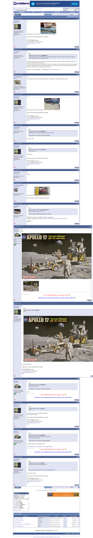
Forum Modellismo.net (19, 8)
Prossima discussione (51, 490)
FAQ (33, 12)
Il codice (16, 503)
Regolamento (52, 537)
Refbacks (16, 508)
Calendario (72, 12)
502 (76, 14)
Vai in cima (77, 533)
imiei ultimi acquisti (17, 522)
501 (74, 14)
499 (69, 14)
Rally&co (16, 206)
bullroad (16, 21)
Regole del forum (17, 510)
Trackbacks (16, 505)
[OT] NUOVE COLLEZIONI (19, 520)
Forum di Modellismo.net (54, 69)
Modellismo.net (68, 533)
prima (53, 14)
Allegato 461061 (40, 211)
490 (61, 14)
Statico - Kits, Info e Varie (37, 8)
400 (57, 14)
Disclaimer (47, 537)
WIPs (28, 44)
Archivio (73, 533)
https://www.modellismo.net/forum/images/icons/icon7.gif (54, 218)
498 (67, 14)
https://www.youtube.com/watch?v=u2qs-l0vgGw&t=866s (40, 446)
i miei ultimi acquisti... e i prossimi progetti (22, 524)
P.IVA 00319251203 (57, 537)
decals (16, 229)
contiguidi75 (18, 77)
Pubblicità (38, 537)
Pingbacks (16, 506)
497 (65, 14)
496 (63, 14)
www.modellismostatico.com (33, 43)
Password (65, 10)
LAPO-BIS (17, 127)
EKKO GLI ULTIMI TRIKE (18, 518)
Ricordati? (77, 8)
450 (59, 14)
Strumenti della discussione (72, 16)
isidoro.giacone (18, 185)
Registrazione (21, 12)
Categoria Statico (28, 8)
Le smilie (16, 502)
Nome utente (65, 8)
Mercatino (43, 12)
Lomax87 (17, 51)
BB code (16, 501)
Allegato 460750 (50, 132)
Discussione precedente (42, 490)
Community (57, 12)
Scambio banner (43, 537)
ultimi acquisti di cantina (18, 526)
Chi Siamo (34, 537)
